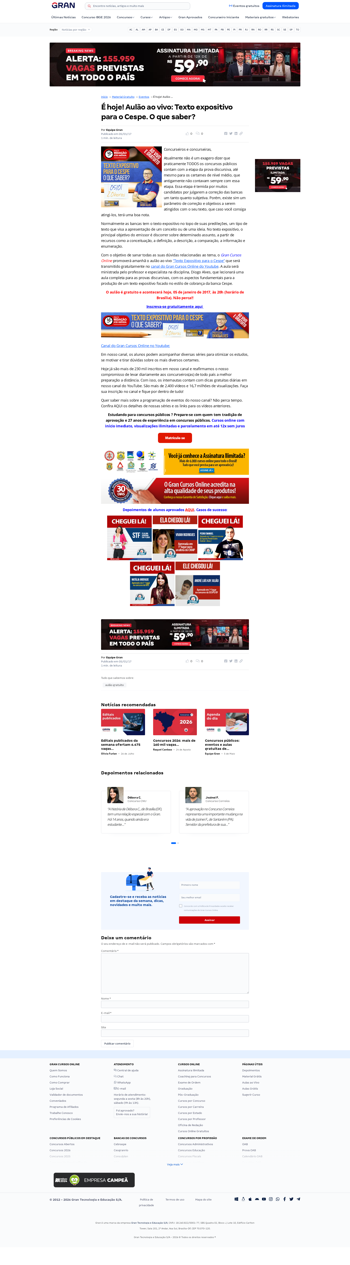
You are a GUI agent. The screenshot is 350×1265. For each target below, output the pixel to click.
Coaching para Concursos (194, 1076)
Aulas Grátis (250, 1088)
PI (234, 29)
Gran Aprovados (190, 17)
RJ (246, 29)
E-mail (106, 1013)
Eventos (144, 96)
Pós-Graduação (188, 1094)
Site (103, 1027)
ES (175, 29)
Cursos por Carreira (191, 1106)
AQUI (189, 509)
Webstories (290, 17)
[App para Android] (257, 1200)
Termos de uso (174, 1199)
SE (284, 29)
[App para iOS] (250, 1200)
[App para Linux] (243, 1200)
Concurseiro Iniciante (223, 17)
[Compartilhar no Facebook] (225, 134)
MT (209, 29)
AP (150, 29)
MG (195, 29)
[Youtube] (264, 1200)
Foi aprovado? (132, 1112)
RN (253, 29)
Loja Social (56, 1088)
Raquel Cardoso (162, 749)
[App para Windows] (236, 1200)
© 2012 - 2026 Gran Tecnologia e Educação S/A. (86, 1199)
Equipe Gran (114, 129)
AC (130, 29)
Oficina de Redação (190, 1125)
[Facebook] (285, 1200)
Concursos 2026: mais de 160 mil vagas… (174, 743)
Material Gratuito (123, 96)
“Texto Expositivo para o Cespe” (199, 260)
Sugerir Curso (251, 1094)
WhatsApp (124, 1082)
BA (156, 29)
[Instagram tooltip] (271, 1200)
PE (228, 29)
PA (216, 29)
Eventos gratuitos (246, 6)
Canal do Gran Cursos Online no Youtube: (135, 345)
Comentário (109, 950)
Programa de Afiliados (64, 1106)
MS (202, 29)
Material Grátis (252, 1076)
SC (278, 29)
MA (188, 29)
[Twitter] (291, 1200)
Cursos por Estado (190, 1113)
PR (240, 29)
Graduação (185, 1088)
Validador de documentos (66, 1094)
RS (272, 29)
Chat (120, 1076)
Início (104, 96)
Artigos (164, 17)
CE (162, 29)
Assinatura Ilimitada (281, 6)
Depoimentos (251, 1070)
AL (137, 29)
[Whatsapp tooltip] (278, 1200)
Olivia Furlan (109, 753)
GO (182, 29)
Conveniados (58, 1100)
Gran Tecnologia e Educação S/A (149, 1223)
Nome (106, 998)
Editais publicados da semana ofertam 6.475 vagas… (120, 745)
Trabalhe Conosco (61, 1113)
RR (266, 29)
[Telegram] (298, 1200)
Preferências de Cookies (65, 1119)
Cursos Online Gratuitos (193, 1131)
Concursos (124, 17)
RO (259, 29)
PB (222, 29)
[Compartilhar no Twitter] (230, 134)
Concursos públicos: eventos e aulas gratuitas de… (222, 745)
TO (297, 29)
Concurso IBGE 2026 (96, 17)
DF (169, 29)
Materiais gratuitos (259, 17)
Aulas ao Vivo (250, 1082)
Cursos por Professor (192, 1119)
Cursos (145, 17)
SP (291, 29)
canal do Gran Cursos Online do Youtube (185, 266)
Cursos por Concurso (191, 1100)
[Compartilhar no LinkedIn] (235, 134)
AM (143, 29)
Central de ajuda (128, 1070)
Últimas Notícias (63, 17)
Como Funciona (60, 1076)
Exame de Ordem (189, 1082)
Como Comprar (60, 1082)
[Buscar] (89, 6)
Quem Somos (58, 1070)
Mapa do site (203, 1199)
